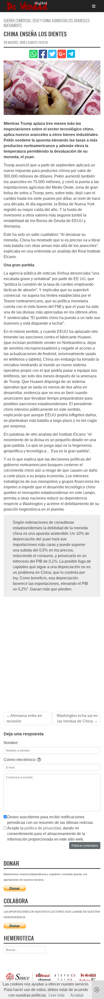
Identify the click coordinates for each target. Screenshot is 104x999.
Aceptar (77, 995)
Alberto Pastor (38, 42)
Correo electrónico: (20, 760)
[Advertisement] (52, 651)
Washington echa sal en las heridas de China (77, 718)
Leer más (57, 995)
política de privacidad (42, 828)
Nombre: (11, 743)
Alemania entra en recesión (24, 718)
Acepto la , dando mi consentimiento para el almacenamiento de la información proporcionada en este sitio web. (46, 833)
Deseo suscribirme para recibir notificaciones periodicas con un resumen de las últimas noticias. (50, 820)
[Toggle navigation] (93, 6)
